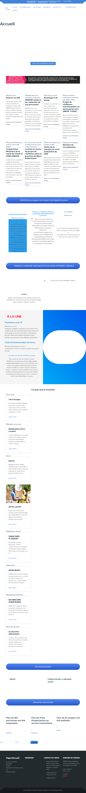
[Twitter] (10, 2)
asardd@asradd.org (42, 2)
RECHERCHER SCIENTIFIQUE (15, 601)
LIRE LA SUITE (12, 417)
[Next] (78, 280)
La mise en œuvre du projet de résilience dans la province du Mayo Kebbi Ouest (33, 154)
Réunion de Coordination (69, 146)
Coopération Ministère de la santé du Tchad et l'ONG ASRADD (14, 152)
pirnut (11, 460)
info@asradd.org (50, 778)
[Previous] (45, 280)
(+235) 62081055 (67, 1)
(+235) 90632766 (31, 2)
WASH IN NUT (14, 570)
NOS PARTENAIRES (43, 666)
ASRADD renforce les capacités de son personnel (33, 102)
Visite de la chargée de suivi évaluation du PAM (51, 150)
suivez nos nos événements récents (14, 123)
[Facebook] (6, 2)
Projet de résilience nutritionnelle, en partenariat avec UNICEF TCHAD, (71, 107)
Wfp (30, 361)
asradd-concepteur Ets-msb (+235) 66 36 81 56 (49, 790)
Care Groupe (14, 399)
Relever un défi (13, 97)
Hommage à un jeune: (51, 98)
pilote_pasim (15, 506)
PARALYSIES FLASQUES (14, 537)
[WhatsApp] (13, 2)
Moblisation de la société (17, 430)
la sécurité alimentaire (14, 632)
